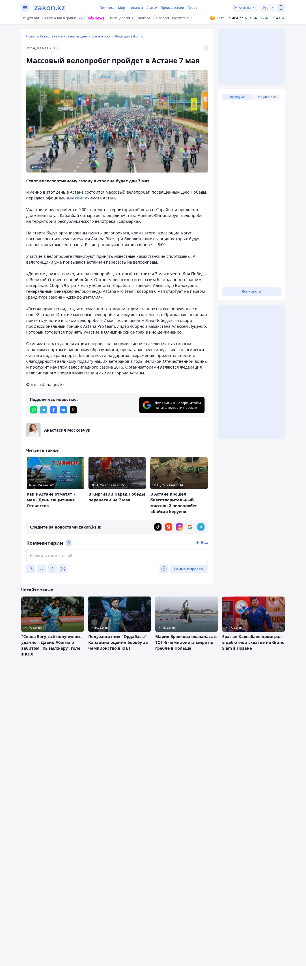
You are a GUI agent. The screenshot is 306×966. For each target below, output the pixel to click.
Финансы (136, 7)
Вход (204, 542)
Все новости (101, 36)
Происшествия (172, 7)
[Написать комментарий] (117, 555)
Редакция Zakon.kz (129, 36)
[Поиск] (281, 8)
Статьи (152, 7)
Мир (121, 7)
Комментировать (189, 568)
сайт (80, 198)
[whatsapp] (34, 410)
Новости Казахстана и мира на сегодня (56, 36)
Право (192, 7)
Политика (107, 7)
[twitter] (73, 410)
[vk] (63, 410)
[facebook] (54, 410)
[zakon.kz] (49, 7)
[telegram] (44, 410)
